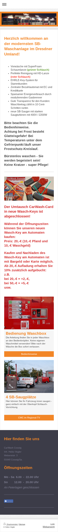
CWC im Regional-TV (29, 417)
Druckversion (12, 524)
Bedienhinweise (29, 354)
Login (52, 524)
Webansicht (49, 526)
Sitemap (22, 524)
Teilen (10, 501)
